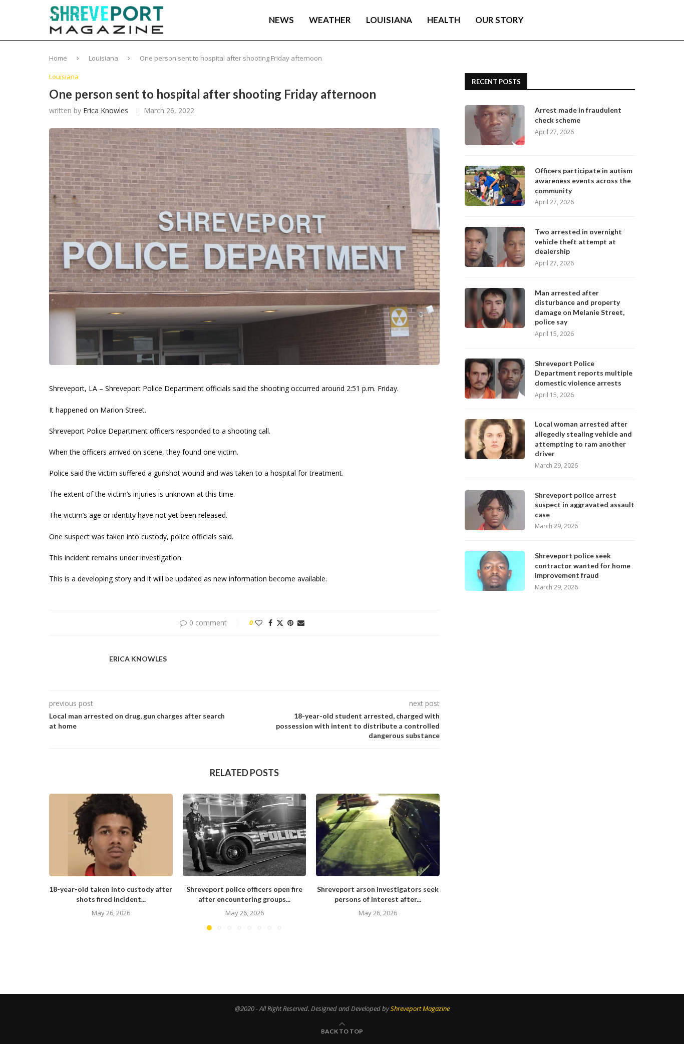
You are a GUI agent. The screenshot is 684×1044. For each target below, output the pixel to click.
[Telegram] (605, 20)
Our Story (499, 20)
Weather (330, 20)
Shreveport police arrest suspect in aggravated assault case (584, 505)
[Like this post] (258, 622)
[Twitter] (573, 20)
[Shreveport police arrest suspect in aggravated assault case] (495, 510)
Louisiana (389, 20)
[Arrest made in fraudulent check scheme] (495, 125)
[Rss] (615, 20)
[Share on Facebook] (270, 622)
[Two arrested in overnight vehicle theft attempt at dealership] (495, 247)
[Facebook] (563, 20)
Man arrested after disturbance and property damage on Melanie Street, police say (579, 307)
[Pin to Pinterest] (290, 622)
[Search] (630, 20)
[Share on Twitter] (279, 622)
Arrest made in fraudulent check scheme (578, 115)
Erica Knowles (105, 110)
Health (443, 20)
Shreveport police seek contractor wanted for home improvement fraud (582, 565)
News (281, 20)
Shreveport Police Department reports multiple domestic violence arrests (583, 373)
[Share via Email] (300, 622)
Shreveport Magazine (420, 1008)
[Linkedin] (583, 20)
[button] (62, 861)
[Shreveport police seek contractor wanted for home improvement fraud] (495, 571)
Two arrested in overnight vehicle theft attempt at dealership (578, 241)
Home (58, 58)
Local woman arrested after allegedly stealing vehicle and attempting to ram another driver (583, 439)
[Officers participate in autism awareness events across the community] (495, 186)
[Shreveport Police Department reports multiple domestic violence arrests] (495, 379)
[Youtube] (594, 20)
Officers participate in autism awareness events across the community (583, 180)
